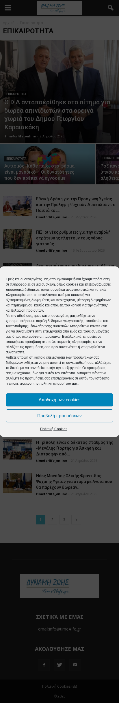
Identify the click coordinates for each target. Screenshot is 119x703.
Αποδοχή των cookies (60, 399)
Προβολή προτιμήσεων (59, 415)
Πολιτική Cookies (53, 429)
